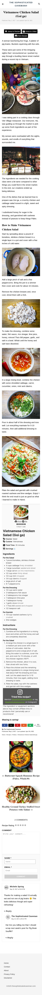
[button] (17, 524)
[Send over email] (30, 725)
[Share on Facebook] (5, 725)
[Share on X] (11, 725)
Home (3, 734)
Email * (8, 867)
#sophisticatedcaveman (15, 702)
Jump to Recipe (13, 31)
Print (19, 521)
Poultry (14, 734)
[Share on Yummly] (24, 725)
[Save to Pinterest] (18, 725)
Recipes (9, 734)
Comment (7, 830)
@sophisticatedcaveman (22, 699)
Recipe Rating (8, 825)
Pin (25, 521)
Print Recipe (22, 36)
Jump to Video (31, 31)
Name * (7, 858)
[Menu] (3, 4)
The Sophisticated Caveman (12, 729)
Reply (9, 911)
